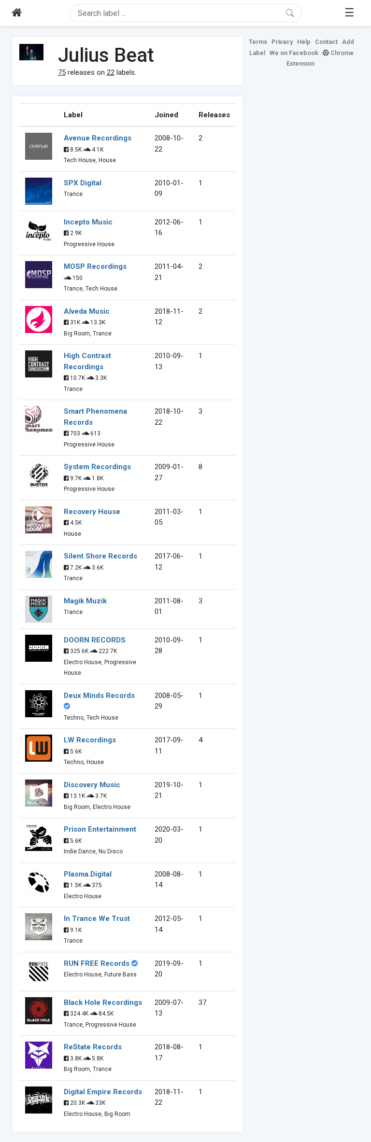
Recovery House (92, 511)
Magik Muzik (85, 601)
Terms (258, 41)
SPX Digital (82, 183)
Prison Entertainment (100, 829)
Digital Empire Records (103, 1091)
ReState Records (93, 1047)
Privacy (282, 41)
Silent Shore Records (100, 556)
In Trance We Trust (97, 918)
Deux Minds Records (99, 695)
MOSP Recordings (95, 266)
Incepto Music (88, 222)
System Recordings (97, 466)
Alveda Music (87, 311)
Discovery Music (92, 784)
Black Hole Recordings (103, 1002)
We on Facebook (294, 52)
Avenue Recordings (97, 138)
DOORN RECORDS (95, 640)
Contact (326, 41)
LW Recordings (90, 740)
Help (304, 41)
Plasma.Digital (88, 874)
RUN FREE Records (96, 963)
